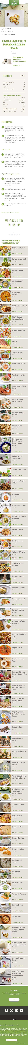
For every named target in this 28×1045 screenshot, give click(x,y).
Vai (14, 1000)
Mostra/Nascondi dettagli (20, 1043)
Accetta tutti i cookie (12, 1040)
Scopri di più (16, 65)
